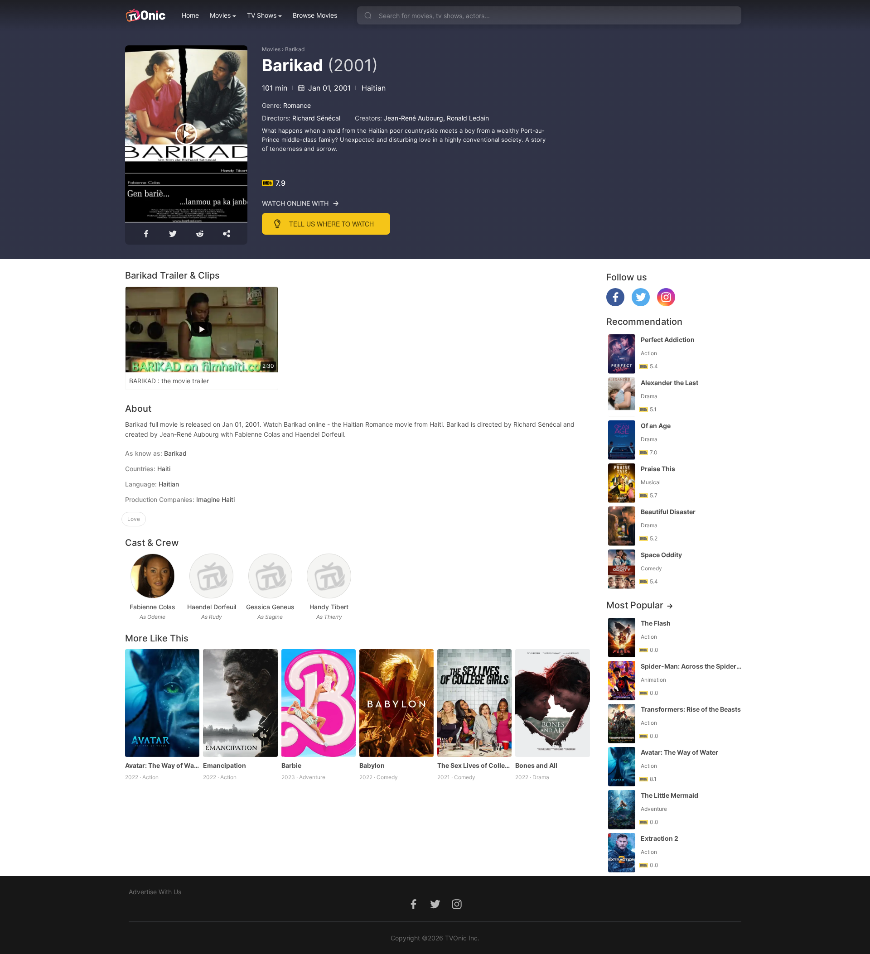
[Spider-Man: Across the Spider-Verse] (621, 680)
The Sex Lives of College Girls (474, 765)
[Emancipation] (240, 703)
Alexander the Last (669, 382)
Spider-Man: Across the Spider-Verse (692, 666)
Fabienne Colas (152, 607)
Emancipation (224, 765)
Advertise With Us (155, 892)
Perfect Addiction (668, 339)
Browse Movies (315, 15)
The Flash (656, 623)
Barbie (291, 765)
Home (190, 15)
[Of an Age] (621, 440)
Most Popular (634, 605)
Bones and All (536, 765)
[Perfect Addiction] (621, 354)
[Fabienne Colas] (152, 576)
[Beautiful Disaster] (621, 526)
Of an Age (656, 425)
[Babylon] (396, 703)
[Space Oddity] (621, 569)
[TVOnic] (145, 15)
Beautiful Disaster (668, 512)
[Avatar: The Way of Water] (162, 703)
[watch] (186, 134)
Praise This (658, 468)
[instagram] (666, 304)
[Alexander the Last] (621, 397)
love (133, 519)
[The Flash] (621, 637)
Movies (220, 15)
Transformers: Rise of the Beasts (691, 709)
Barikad (294, 49)
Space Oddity (661, 555)
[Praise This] (621, 483)
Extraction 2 (659, 838)
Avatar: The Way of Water (162, 765)
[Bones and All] (552, 703)
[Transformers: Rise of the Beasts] (621, 723)
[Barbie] (318, 703)
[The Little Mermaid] (621, 809)
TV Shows (261, 15)
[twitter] (641, 304)
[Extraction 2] (621, 852)
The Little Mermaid (669, 795)
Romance (297, 105)
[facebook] (615, 304)
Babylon (372, 765)
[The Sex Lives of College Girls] (474, 703)
